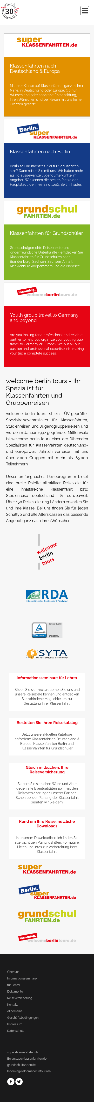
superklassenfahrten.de (22, 1052)
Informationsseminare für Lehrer (47, 678)
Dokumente (15, 991)
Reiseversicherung (19, 998)
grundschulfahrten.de (21, 1065)
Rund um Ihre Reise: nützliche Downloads (47, 823)
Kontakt (12, 1004)
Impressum (14, 1024)
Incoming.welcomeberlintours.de (29, 1071)
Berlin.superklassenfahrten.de (27, 1058)
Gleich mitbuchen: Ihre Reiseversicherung (47, 769)
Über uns (13, 972)
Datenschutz (15, 1031)
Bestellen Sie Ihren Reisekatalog (47, 722)
